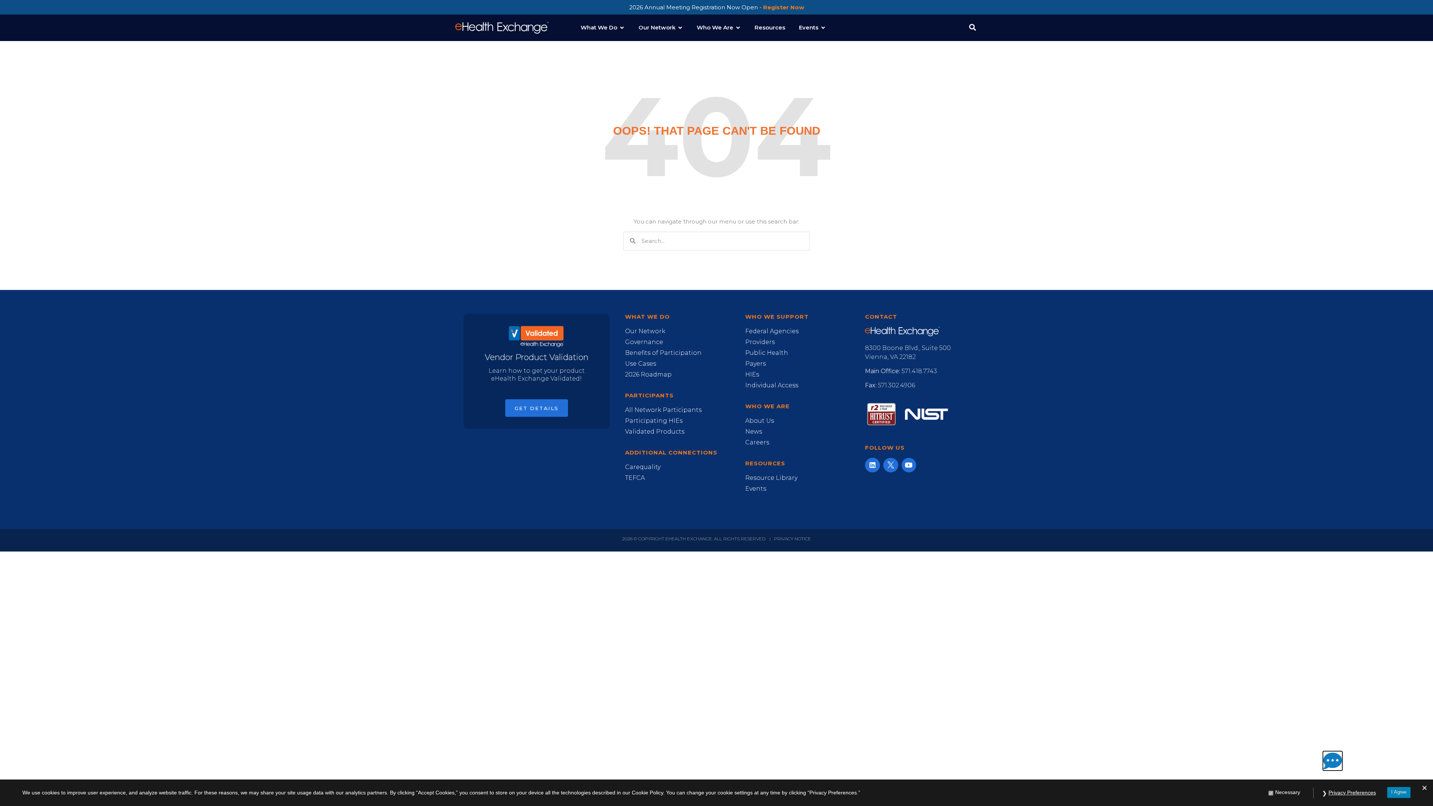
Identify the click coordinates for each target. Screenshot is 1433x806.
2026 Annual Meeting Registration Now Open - (716, 7)
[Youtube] (909, 465)
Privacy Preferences (1352, 793)
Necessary (1287, 792)
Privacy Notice (792, 538)
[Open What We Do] (622, 28)
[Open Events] (823, 28)
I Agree (1399, 792)
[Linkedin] (872, 465)
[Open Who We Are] (738, 28)
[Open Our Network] (680, 28)
